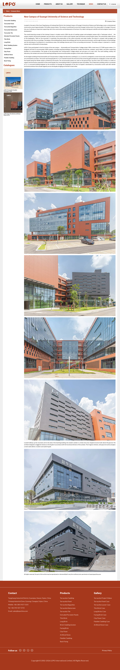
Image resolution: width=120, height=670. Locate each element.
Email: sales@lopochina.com (18, 611)
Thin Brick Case (99, 608)
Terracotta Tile (8, 33)
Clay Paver (7, 51)
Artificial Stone (8, 54)
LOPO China (27, 47)
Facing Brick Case (100, 615)
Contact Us (101, 4)
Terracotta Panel (9, 23)
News (91, 4)
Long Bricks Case (100, 611)
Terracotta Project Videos (103, 598)
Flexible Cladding (9, 58)
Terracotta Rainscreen (10, 30)
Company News (15, 11)
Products (48, 4)
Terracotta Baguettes (10, 27)
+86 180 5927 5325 (21, 605)
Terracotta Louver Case (102, 605)
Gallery (70, 4)
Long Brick (7, 42)
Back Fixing (7, 61)
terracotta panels (69, 60)
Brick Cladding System (10, 45)
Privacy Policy (107, 650)
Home (38, 4)
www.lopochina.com (95, 574)
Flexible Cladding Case (102, 621)
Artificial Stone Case (101, 625)
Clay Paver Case (99, 618)
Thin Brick (7, 39)
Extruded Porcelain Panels (12, 36)
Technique (81, 4)
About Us (59, 4)
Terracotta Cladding (10, 20)
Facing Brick (7, 48)
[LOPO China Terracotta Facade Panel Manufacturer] (4, 11)
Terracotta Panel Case (101, 601)
